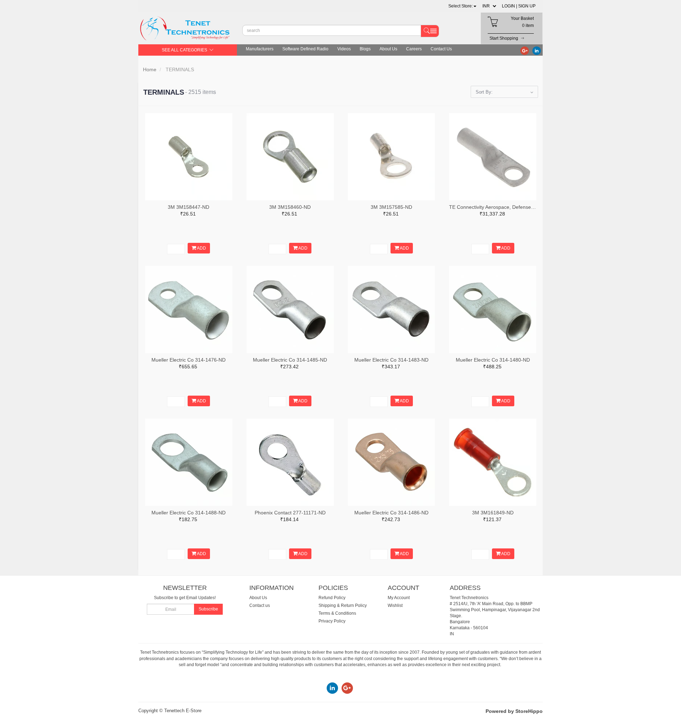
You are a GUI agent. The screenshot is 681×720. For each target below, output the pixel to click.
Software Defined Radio (305, 48)
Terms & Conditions (337, 613)
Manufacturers (259, 48)
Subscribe (208, 609)
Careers (414, 48)
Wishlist (395, 605)
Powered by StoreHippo (514, 711)
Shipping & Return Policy (343, 605)
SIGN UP (527, 6)
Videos (344, 48)
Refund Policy (332, 597)
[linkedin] (536, 50)
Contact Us (441, 48)
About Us (388, 48)
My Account (399, 597)
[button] (462, 6)
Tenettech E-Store (182, 710)
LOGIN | (509, 6)
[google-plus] (524, 50)
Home (149, 69)
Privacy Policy (332, 621)
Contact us (259, 605)
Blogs (365, 48)
